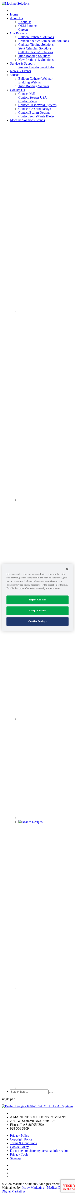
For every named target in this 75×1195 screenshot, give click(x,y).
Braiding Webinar (30, 82)
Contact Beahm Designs (34, 112)
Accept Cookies (37, 610)
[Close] (67, 569)
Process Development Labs (36, 67)
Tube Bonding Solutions (34, 56)
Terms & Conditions (23, 1143)
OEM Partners (27, 25)
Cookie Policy (19, 1147)
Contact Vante (27, 101)
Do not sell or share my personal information (39, 1150)
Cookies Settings (37, 621)
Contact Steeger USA (32, 97)
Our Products (19, 33)
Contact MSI (26, 93)
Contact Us (17, 90)
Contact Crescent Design (34, 109)
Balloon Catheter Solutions (36, 37)
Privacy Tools (19, 1154)
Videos (14, 75)
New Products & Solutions (36, 59)
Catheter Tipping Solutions (36, 44)
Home (14, 14)
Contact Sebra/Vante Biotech (37, 116)
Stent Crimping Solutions (34, 48)
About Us (16, 18)
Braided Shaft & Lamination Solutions (43, 41)
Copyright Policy (21, 1139)
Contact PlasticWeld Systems (37, 105)
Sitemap (15, 1158)
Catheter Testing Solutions (35, 52)
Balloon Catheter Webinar (35, 78)
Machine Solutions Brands (27, 120)
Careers (23, 29)
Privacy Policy (19, 1135)
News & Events (20, 71)
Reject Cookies (37, 600)
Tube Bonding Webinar (33, 86)
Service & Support (22, 63)
